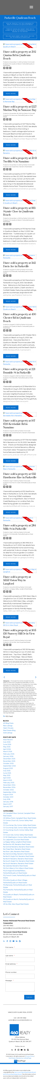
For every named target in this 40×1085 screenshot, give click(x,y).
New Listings (7, 726)
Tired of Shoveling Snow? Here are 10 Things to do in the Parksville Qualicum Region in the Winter (20, 30)
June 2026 (7, 744)
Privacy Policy (29, 1056)
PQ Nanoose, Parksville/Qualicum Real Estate (18, 116)
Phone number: (11, 972)
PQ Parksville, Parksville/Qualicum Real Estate (18, 534)
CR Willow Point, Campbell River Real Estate (18, 682)
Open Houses (8, 728)
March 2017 (7, 804)
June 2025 (7, 773)
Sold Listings (7, 733)
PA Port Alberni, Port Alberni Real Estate (17, 701)
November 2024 (9, 787)
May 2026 (6, 747)
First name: (9, 947)
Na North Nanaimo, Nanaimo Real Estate (18, 859)
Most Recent (8, 740)
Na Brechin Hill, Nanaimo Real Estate (16, 692)
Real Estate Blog (9, 730)
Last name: (9, 956)
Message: (8, 980)
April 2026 (7, 749)
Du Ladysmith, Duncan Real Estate (16, 840)
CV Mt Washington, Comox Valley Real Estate (23, 689)
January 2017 (8, 806)
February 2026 (8, 754)
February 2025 (8, 782)
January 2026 (8, 756)
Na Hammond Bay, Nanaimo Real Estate (26, 695)
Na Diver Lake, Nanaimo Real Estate (16, 851)
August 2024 (8, 794)
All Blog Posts (8, 723)
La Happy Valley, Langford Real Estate (20, 589)
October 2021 (8, 797)
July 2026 (6, 742)
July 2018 (6, 799)
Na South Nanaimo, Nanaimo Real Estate (18, 863)
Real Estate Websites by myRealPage (20, 1058)
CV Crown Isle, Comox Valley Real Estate (18, 835)
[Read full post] (20, 46)
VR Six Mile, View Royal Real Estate (19, 642)
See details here (30, 176)
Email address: (10, 964)
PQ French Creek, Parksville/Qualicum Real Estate (19, 483)
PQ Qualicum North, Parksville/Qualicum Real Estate (16, 711)
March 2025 (7, 780)
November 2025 (9, 761)
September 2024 (9, 792)
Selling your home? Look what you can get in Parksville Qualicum (20, 37)
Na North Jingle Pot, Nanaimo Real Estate (13, 697)
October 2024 (8, 790)
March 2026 (7, 751)
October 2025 (8, 763)
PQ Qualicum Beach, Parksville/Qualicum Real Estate (18, 64)
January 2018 (8, 802)
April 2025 (7, 778)
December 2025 (9, 759)
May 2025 (6, 775)
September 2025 (9, 766)
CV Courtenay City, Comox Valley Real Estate (19, 825)
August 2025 (8, 768)
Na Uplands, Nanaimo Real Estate (15, 866)
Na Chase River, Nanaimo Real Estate (20, 166)
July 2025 (6, 771)
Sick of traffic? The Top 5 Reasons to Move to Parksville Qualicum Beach (20, 24)
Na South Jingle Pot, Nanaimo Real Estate (24, 698)
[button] (20, 24)
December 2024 (9, 785)
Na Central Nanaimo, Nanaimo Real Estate (22, 432)
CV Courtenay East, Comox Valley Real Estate (20, 685)
